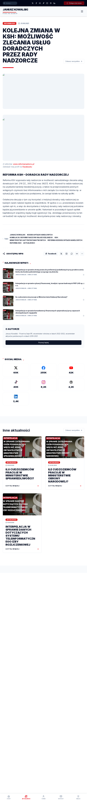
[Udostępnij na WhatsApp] (72, 254)
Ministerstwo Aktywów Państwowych (28, 240)
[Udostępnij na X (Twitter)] (61, 254)
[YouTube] (40, 3)
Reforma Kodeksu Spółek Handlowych (65, 240)
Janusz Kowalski (17, 235)
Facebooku (27, 167)
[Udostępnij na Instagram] (66, 254)
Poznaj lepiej (43, 342)
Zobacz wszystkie (72, 61)
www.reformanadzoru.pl (23, 164)
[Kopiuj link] (77, 254)
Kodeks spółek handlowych (40, 235)
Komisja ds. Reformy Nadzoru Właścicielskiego (31, 237)
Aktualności (29, 243)
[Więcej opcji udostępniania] (82, 254)
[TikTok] (43, 3)
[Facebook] (36, 3)
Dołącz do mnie (75, 3)
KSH (56, 237)
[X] (33, 3)
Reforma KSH (15, 243)
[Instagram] (47, 3)
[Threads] (51, 3)
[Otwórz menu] (82, 11)
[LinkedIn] (54, 3)
